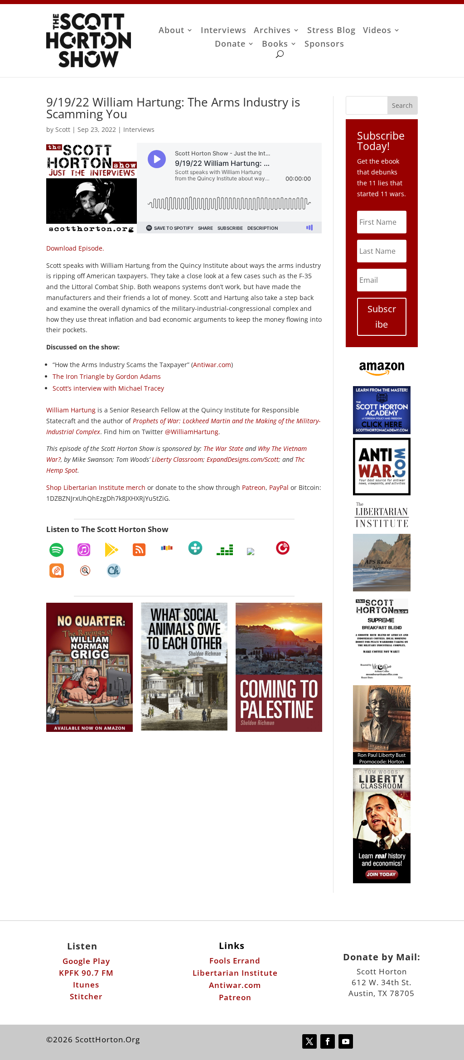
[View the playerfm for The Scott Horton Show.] (282, 547)
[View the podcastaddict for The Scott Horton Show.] (56, 570)
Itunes (86, 984)
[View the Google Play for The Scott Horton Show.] (111, 549)
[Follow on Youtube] (345, 1041)
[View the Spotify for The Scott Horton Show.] (56, 549)
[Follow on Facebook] (327, 1041)
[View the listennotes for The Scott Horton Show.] (85, 570)
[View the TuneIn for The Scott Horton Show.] (195, 547)
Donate (230, 44)
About (171, 31)
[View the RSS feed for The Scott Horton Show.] (139, 549)
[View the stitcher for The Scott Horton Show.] (166, 547)
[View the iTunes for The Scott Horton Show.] (83, 549)
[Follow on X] (309, 1041)
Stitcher (86, 996)
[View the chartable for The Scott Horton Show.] (113, 570)
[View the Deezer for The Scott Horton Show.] (224, 549)
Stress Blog (331, 31)
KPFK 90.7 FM (86, 973)
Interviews (223, 31)
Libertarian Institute (235, 973)
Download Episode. (75, 248)
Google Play (86, 961)
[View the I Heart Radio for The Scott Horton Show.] (254, 551)
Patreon (235, 997)
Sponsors (324, 44)
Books (275, 44)
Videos (377, 31)
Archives (272, 31)
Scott (62, 129)
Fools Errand (235, 960)
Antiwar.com (235, 985)
